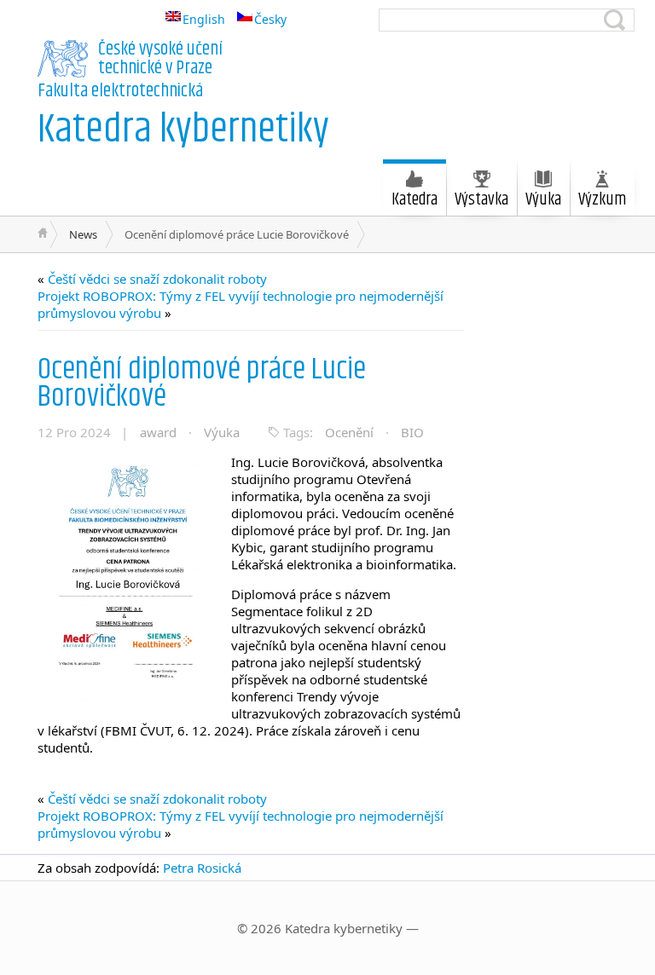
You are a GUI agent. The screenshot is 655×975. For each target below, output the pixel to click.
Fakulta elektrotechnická (120, 91)
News (83, 234)
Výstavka (481, 200)
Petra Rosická (202, 867)
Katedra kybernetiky (183, 130)
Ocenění (349, 432)
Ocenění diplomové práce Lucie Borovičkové (202, 383)
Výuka (222, 432)
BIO (412, 432)
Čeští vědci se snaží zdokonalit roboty (157, 278)
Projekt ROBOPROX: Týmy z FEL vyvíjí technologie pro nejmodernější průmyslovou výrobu (240, 304)
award (158, 432)
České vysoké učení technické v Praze (160, 59)
